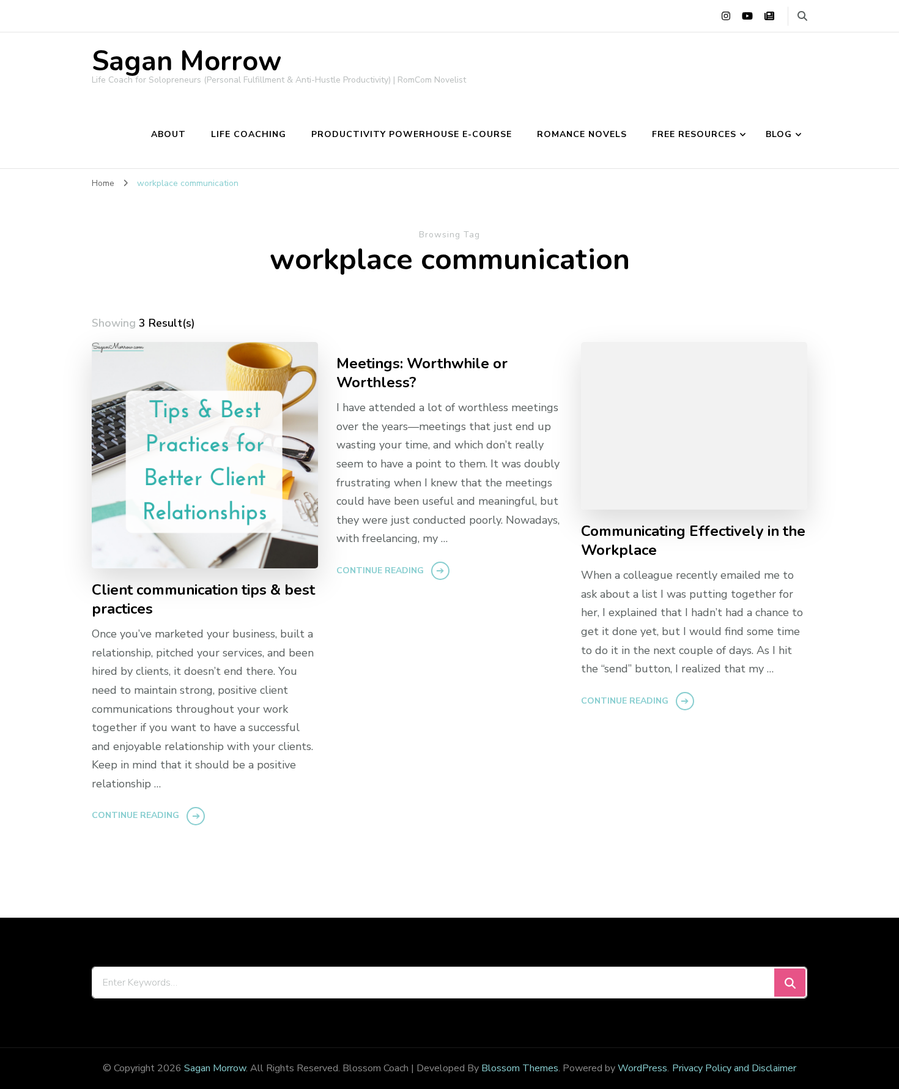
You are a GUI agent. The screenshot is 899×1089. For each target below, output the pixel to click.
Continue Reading (135, 815)
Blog (779, 134)
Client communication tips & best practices (203, 600)
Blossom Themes (519, 1068)
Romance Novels (582, 134)
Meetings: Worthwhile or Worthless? (422, 373)
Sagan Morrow (186, 61)
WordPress (642, 1068)
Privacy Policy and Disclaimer (734, 1068)
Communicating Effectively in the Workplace (693, 541)
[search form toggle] (802, 16)
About (168, 134)
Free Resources (694, 134)
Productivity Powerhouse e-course (411, 134)
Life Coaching (248, 134)
